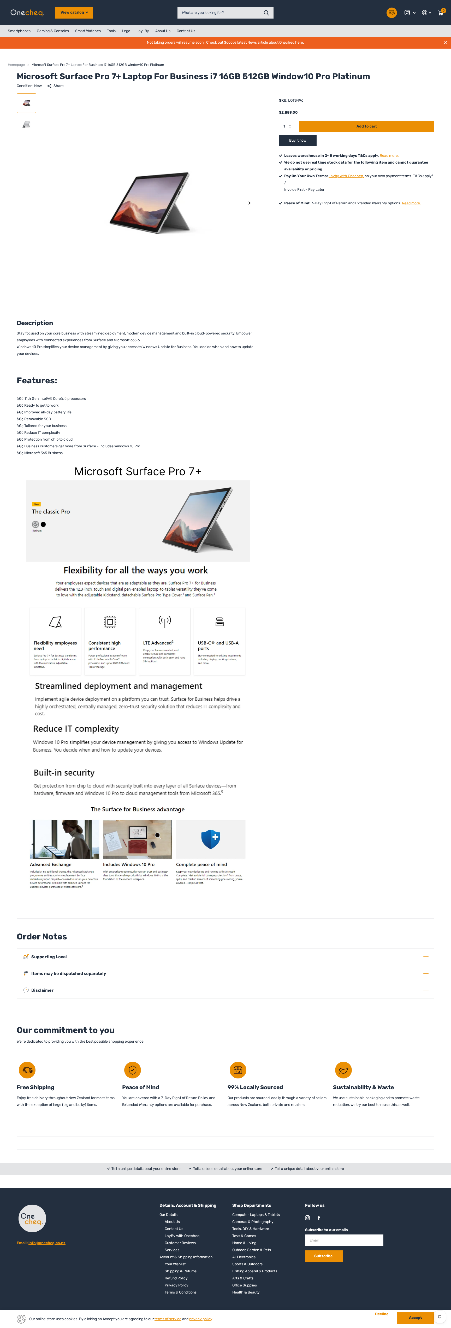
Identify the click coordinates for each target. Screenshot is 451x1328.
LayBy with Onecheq (182, 1236)
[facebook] (319, 1218)
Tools (111, 31)
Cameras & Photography (253, 1222)
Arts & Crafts (242, 1278)
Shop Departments (251, 1205)
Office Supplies (244, 1285)
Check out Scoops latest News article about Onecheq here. (255, 42)
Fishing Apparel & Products (254, 1271)
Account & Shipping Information (185, 1257)
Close (445, 42)
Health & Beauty (246, 1292)
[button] (249, 203)
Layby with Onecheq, (346, 176)
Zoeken (266, 13)
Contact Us (186, 31)
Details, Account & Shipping (187, 1205)
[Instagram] (307, 1217)
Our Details (168, 1214)
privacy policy (200, 1319)
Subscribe (323, 1256)
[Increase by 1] (291, 122)
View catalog (73, 12)
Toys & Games (244, 1236)
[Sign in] (426, 13)
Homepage (16, 65)
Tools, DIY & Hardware (250, 1229)
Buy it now (297, 140)
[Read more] (410, 13)
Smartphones (19, 31)
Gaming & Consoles (53, 31)
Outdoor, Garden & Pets (251, 1250)
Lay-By (143, 31)
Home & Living (244, 1243)
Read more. (389, 155)
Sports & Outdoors (247, 1264)
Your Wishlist (175, 1264)
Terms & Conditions (181, 1292)
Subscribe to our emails (326, 1230)
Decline (381, 1314)
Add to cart (367, 126)
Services (172, 1250)
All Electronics (244, 1257)
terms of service (168, 1319)
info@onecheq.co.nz (47, 1243)
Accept (415, 1317)
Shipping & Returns (181, 1271)
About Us (162, 31)
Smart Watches (88, 31)
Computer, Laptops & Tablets (256, 1214)
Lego (126, 31)
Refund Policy (176, 1278)
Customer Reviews (180, 1243)
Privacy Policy (176, 1285)
